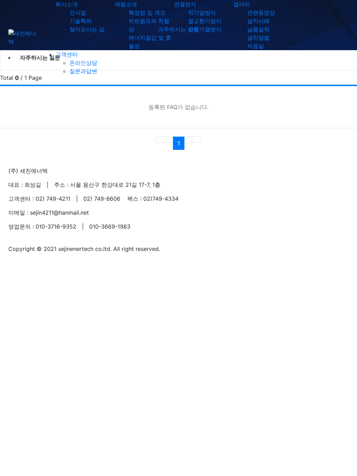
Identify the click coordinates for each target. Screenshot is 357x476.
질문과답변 (83, 71)
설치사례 (258, 20)
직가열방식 (202, 12)
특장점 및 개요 (147, 12)
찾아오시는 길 (87, 29)
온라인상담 (83, 62)
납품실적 (258, 29)
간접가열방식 (204, 29)
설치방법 (258, 37)
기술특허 (80, 20)
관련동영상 (261, 12)
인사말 (77, 12)
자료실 (255, 46)
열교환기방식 (204, 20)
